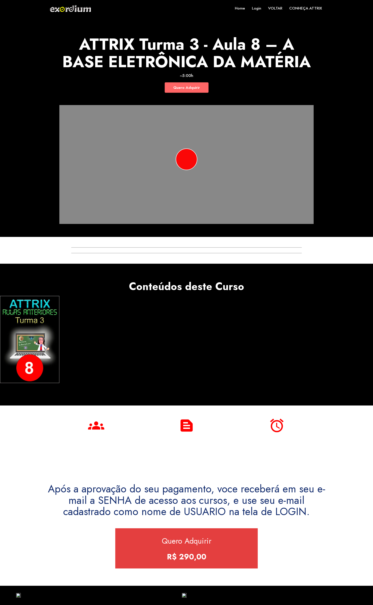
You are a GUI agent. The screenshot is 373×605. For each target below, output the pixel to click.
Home (240, 8)
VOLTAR (275, 8)
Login (256, 8)
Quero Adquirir (186, 87)
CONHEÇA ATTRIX (305, 8)
